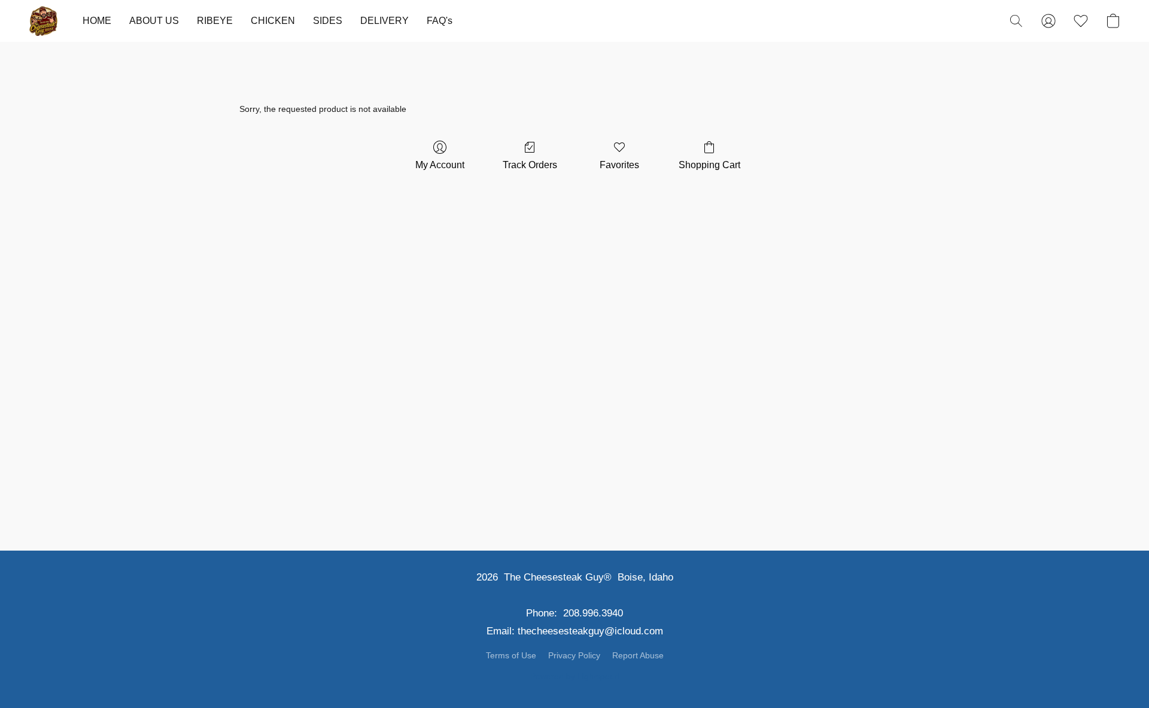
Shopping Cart (709, 165)
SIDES (327, 21)
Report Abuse (638, 655)
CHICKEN (273, 21)
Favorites (619, 165)
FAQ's (439, 21)
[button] (44, 21)
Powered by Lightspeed (574, 676)
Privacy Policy (574, 655)
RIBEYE (215, 21)
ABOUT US (154, 21)
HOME (97, 21)
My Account (439, 165)
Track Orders (530, 165)
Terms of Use (511, 655)
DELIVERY (384, 21)
